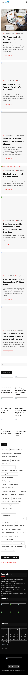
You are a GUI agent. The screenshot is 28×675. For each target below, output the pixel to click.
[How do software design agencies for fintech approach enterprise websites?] (7, 380)
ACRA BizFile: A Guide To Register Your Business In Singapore (13, 141)
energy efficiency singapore (9, 474)
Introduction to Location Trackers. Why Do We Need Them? (13, 87)
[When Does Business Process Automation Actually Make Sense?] (21, 423)
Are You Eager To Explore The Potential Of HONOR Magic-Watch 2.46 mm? (13, 336)
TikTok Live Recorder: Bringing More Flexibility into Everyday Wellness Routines (20, 390)
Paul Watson (20, 135)
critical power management (9, 456)
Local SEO (13, 494)
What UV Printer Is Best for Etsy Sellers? (6, 410)
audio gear (5, 450)
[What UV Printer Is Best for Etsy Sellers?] (7, 402)
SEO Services (5, 522)
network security (17, 498)
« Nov (2, 648)
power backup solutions (8, 512)
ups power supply (19, 543)
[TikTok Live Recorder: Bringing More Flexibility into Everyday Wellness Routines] (21, 380)
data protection (16, 460)
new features (5, 501)
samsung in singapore (8, 519)
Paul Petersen (20, 80)
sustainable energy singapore (10, 536)
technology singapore (8, 539)
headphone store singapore (9, 491)
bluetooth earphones (16, 450)
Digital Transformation (8, 467)
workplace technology (8, 550)
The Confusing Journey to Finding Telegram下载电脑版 (6, 431)
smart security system (8, 532)
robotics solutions (7, 515)
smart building (6, 529)
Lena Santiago (20, 170)
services (14, 522)
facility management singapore (10, 484)
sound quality (20, 532)
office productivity (7, 508)
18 (17, 636)
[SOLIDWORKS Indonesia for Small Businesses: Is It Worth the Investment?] (21, 402)
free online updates (7, 487)
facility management (7, 481)
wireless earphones (7, 546)
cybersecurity (6, 460)
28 (3, 641)
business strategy (7, 453)
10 (14, 634)
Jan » (6, 648)
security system (21, 519)
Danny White (20, 33)
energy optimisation (7, 477)
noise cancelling (16, 501)
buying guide (17, 453)
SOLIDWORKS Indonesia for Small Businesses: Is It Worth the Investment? (20, 412)
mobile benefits (6, 498)
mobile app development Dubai (8, 562)
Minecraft (21, 494)
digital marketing (6, 463)
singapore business (7, 525)
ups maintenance (6, 543)
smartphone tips (16, 529)
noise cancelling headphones (10, 505)
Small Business (19, 525)
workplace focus (20, 546)
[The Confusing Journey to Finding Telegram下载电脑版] (7, 423)
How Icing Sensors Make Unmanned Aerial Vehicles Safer (13, 282)
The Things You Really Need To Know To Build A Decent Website (13, 40)
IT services (23, 491)
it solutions (5, 494)
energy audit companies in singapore (12, 470)
